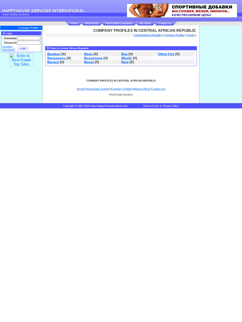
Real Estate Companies (119, 23)
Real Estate (91, 23)
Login (23, 48)
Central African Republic (147, 35)
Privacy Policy (171, 105)
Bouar (89, 62)
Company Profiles (28, 27)
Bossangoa (93, 58)
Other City (166, 54)
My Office (145, 23)
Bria (124, 54)
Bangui (53, 62)
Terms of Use (151, 105)
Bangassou (56, 58)
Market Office (141, 88)
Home (74, 23)
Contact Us (164, 23)
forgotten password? (8, 48)
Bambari (53, 54)
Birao (88, 54)
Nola (125, 62)
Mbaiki (126, 58)
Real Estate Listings (97, 88)
